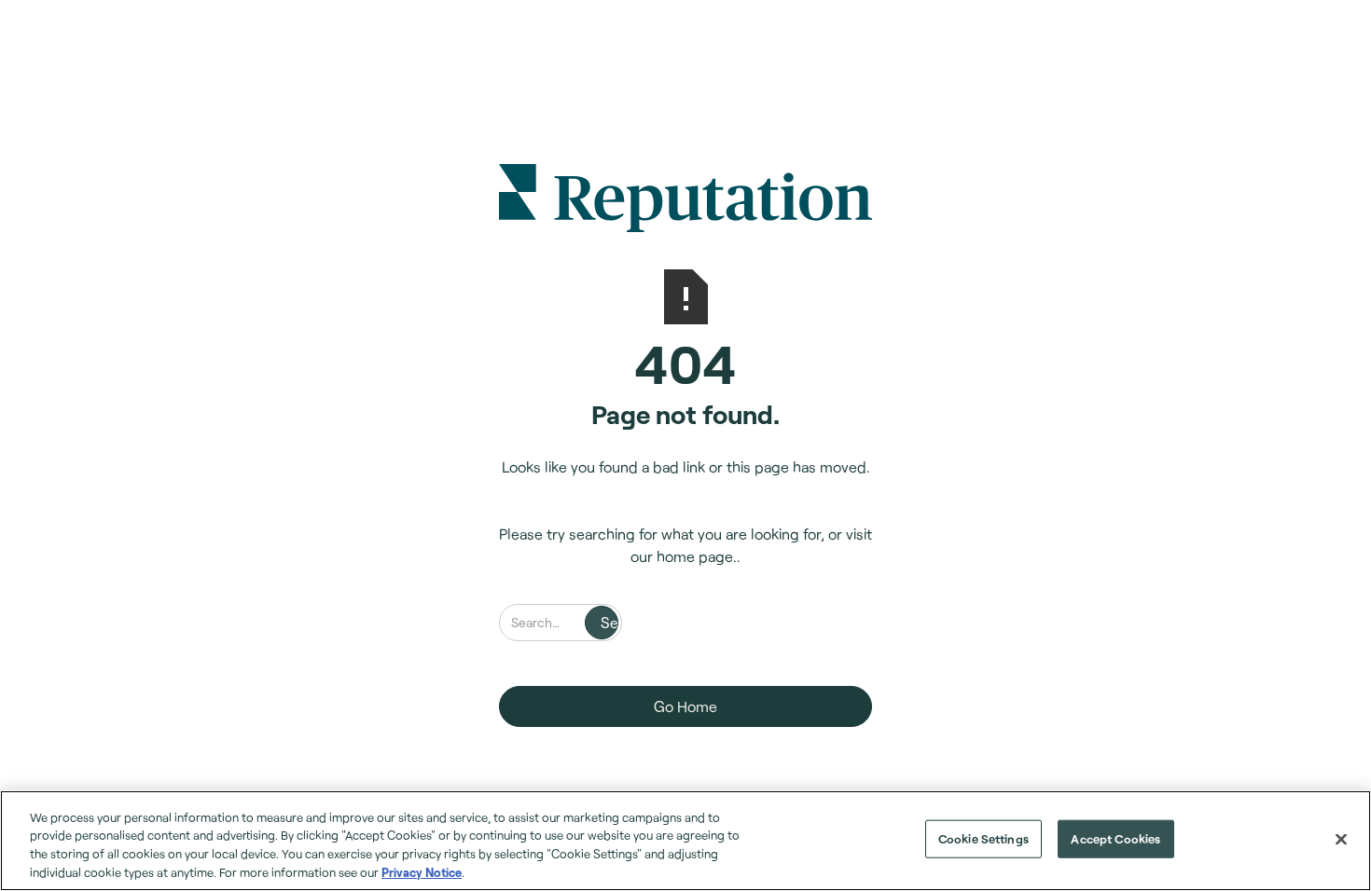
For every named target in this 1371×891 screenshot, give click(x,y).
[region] (685, 840)
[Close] (1341, 838)
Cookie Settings (983, 838)
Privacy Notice (421, 871)
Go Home (685, 706)
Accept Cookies (1115, 838)
